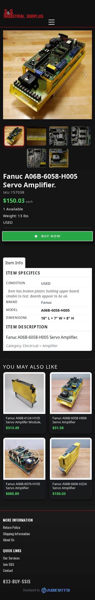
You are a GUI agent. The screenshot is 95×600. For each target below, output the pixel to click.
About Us (8, 539)
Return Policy (11, 527)
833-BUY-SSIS (17, 581)
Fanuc (46, 302)
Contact (8, 570)
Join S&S (8, 564)
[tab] (14, 262)
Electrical (31, 345)
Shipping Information (16, 533)
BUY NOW (50, 236)
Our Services (11, 558)
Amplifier (50, 345)
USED (8, 222)
